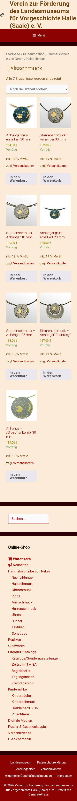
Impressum (64, 776)
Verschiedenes (19, 733)
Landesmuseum (21, 762)
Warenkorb (21, 559)
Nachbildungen (23, 577)
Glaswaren (16, 646)
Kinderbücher (22, 696)
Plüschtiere (20, 714)
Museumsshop (34, 54)
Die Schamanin (19, 739)
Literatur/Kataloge (22, 652)
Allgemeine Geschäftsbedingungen (28, 776)
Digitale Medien (20, 720)
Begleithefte (21, 671)
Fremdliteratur (23, 683)
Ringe (16, 596)
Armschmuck (22, 602)
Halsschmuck (22, 584)
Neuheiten (20, 565)
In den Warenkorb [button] (19, 178)
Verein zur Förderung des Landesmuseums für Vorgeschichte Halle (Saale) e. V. (43, 14)
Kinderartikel (18, 689)
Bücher (17, 621)
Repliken (14, 639)
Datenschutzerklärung (52, 762)
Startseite (13, 54)
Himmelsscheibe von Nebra (29, 571)
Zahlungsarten (26, 769)
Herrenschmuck (24, 609)
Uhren (16, 615)
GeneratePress (39, 794)
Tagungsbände (23, 677)
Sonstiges (19, 633)
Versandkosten (23, 166)
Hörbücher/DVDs (25, 708)
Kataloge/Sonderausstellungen (36, 658)
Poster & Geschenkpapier (27, 727)
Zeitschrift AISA (24, 664)
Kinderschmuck (24, 702)
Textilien (18, 627)
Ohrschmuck (21, 590)
